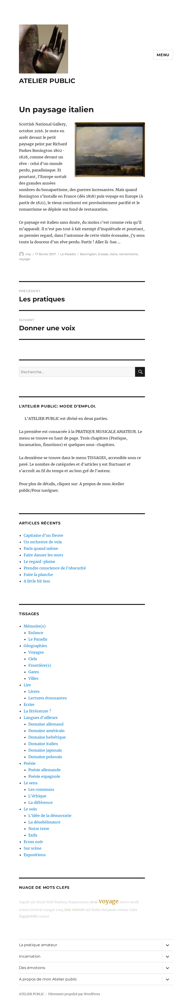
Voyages (36, 652)
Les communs (41, 789)
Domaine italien (43, 743)
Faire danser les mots (43, 555)
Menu (163, 55)
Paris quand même (41, 548)
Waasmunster (78, 902)
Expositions (35, 854)
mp (28, 254)
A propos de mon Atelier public (48, 979)
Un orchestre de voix (43, 542)
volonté (78, 910)
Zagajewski (28, 916)
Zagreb (24, 902)
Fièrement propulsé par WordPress (74, 994)
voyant (44, 916)
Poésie (30, 763)
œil (87, 910)
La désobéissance (44, 822)
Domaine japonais (45, 750)
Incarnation (30, 956)
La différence (40, 802)
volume (123, 910)
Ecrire (29, 704)
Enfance (35, 632)
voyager (49, 910)
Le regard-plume (39, 561)
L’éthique (37, 796)
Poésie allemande (44, 769)
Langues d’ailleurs (41, 717)
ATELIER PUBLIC (47, 81)
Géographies (35, 645)
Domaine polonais (45, 756)
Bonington (88, 254)
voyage (24, 259)
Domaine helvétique (47, 737)
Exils (32, 835)
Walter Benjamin (103, 910)
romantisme (128, 254)
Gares (33, 672)
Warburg (60, 902)
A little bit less (37, 581)
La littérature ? (37, 711)
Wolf (49, 902)
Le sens (30, 783)
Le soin (30, 809)
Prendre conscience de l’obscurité (55, 568)
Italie (114, 254)
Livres (34, 691)
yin (32, 902)
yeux (94, 902)
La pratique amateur (38, 945)
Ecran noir (33, 841)
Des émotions (32, 968)
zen (67, 909)
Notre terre (38, 828)
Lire (27, 685)
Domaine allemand (45, 724)
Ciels (32, 658)
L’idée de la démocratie (49, 815)
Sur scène (32, 848)
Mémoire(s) (35, 626)
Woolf (40, 902)
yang (59, 910)
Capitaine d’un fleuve (43, 535)
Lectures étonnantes (47, 698)
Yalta (133, 910)
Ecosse (103, 254)
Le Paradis (68, 254)
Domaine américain (46, 730)
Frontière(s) (39, 665)
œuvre (124, 902)
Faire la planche (38, 574)
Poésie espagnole (44, 776)
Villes (33, 678)
